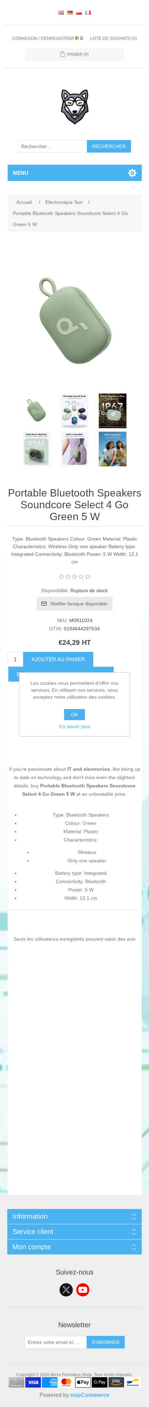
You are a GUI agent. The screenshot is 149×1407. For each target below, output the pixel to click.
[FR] (88, 12)
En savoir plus (74, 726)
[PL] (79, 12)
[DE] (70, 12)
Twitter (66, 1289)
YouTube (82, 1289)
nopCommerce (89, 1395)
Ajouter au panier (58, 659)
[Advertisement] (74, 1120)
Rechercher (109, 146)
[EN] (61, 12)
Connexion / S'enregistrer (43, 38)
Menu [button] (20, 173)
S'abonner (106, 1342)
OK (74, 714)
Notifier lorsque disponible (79, 603)
